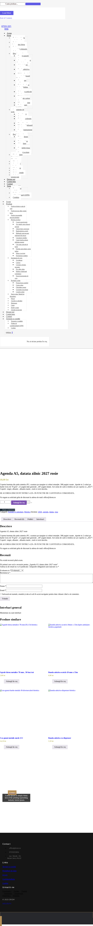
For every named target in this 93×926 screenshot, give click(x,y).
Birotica (27, 512)
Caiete (12, 305)
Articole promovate (15, 176)
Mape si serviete (20, 253)
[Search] (33, 4)
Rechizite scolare (15, 280)
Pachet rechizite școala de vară (18, 39)
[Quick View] (2, 681)
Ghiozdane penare (21, 144)
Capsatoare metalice (21, 81)
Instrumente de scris (17, 111)
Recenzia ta (5, 573)
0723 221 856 (6, 27)
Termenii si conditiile (16, 189)
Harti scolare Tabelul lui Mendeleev (17, 157)
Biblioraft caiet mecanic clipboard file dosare (23, 76)
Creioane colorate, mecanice (24, 120)
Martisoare (14, 303)
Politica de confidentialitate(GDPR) (20, 194)
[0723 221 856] (6, 22)
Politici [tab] (30, 519)
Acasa (9, 33)
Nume (3, 586)
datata (51, 512)
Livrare (4, 875)
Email (3, 590)
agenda (45, 512)
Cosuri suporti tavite (22, 57)
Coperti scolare (23, 152)
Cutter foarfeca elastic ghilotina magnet (22, 87)
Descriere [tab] (7, 519)
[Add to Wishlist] (28, 501)
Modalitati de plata (9, 871)
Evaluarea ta (5, 570)
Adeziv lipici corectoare (22, 66)
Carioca (18, 262)
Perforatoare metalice (21, 106)
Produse (10, 35)
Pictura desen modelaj (22, 138)
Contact (10, 184)
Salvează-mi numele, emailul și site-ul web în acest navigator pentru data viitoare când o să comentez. (40, 594)
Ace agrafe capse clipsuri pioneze (23, 61)
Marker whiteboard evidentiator (24, 126)
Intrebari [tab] (40, 519)
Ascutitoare (19, 260)
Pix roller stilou (20, 269)
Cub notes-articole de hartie (24, 93)
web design (6, 903)
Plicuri (13, 299)
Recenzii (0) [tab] (19, 519)
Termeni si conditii (13, 319)
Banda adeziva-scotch (23, 70)
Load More (6, 13)
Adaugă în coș (19, 503)
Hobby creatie (15, 308)
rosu (56, 512)
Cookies (16, 197)
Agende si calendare (16, 165)
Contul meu (11, 182)
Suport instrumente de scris (24, 131)
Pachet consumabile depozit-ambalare (19, 49)
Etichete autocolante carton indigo (23, 98)
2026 (40, 512)
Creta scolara (19, 285)
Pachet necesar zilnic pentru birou (18, 43)
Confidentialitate (8, 879)
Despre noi (11, 179)
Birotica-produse (15, 220)
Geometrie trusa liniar (23, 149)
